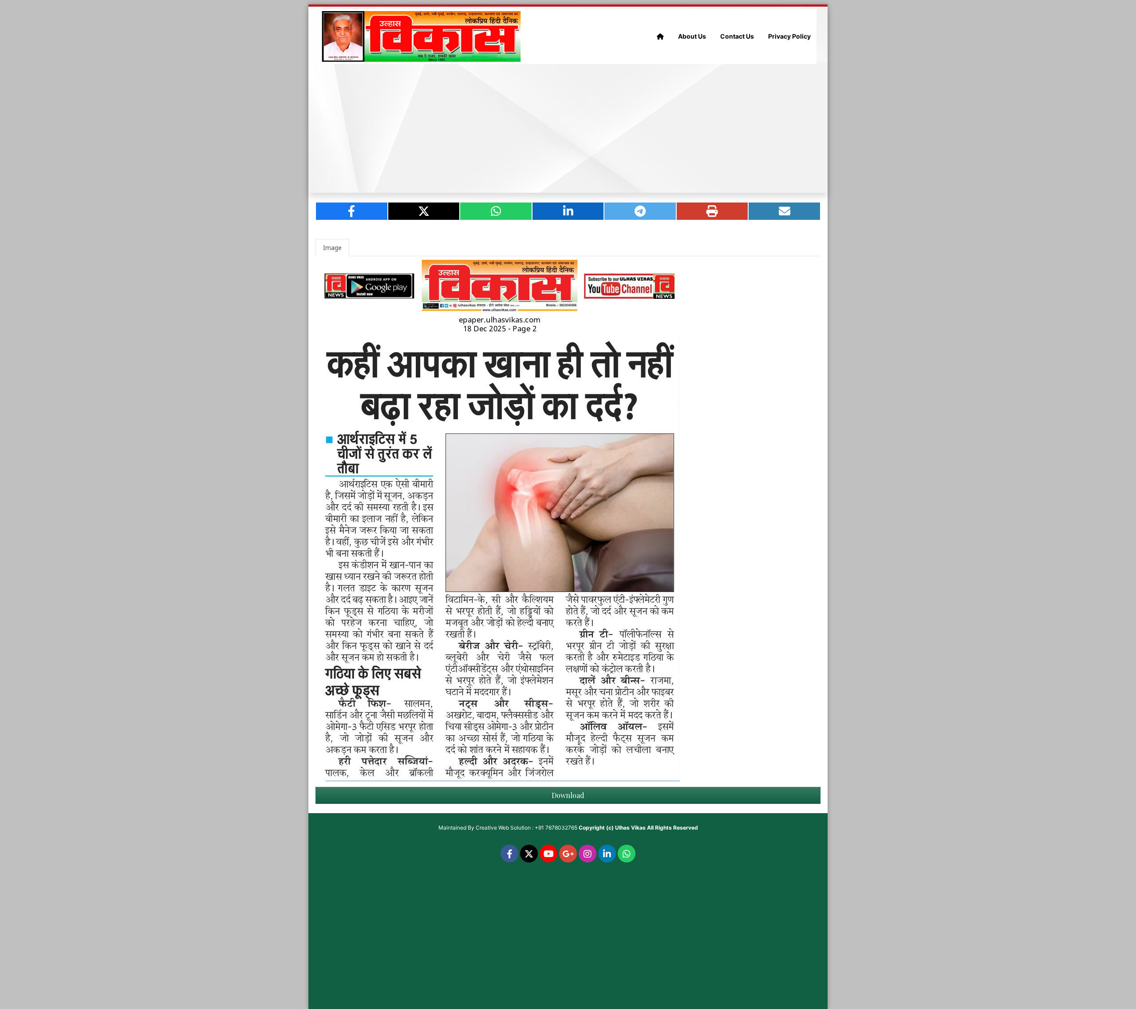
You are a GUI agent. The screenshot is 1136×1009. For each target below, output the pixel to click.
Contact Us (737, 36)
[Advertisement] (568, 128)
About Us (692, 36)
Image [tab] (332, 247)
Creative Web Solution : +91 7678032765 (526, 827)
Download (568, 795)
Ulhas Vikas (630, 827)
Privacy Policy (789, 36)
